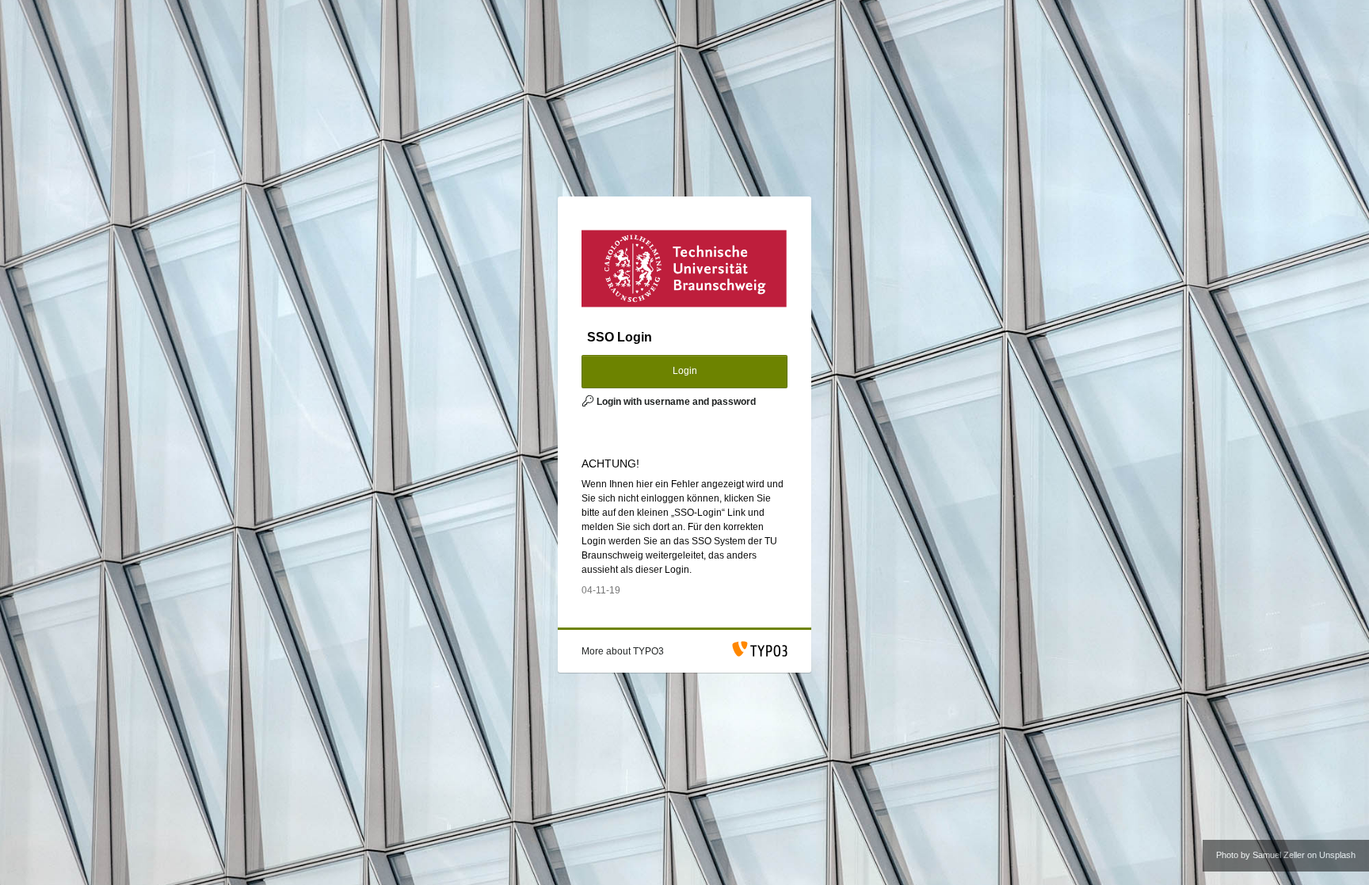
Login (685, 370)
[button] (623, 651)
